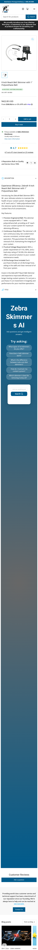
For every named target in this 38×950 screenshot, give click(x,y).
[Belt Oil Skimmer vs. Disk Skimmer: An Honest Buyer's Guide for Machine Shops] (16, 935)
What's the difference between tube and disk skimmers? (19, 362)
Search (32, 17)
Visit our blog (28, 922)
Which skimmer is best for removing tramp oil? (19, 376)
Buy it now (19, 125)
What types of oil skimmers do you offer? (19, 348)
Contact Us (19, 909)
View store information (12, 139)
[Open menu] (34, 9)
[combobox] (19, 17)
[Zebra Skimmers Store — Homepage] (6, 9)
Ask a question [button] (19, 880)
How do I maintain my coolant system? (19, 370)
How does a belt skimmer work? (19, 354)
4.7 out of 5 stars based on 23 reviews (19, 152)
